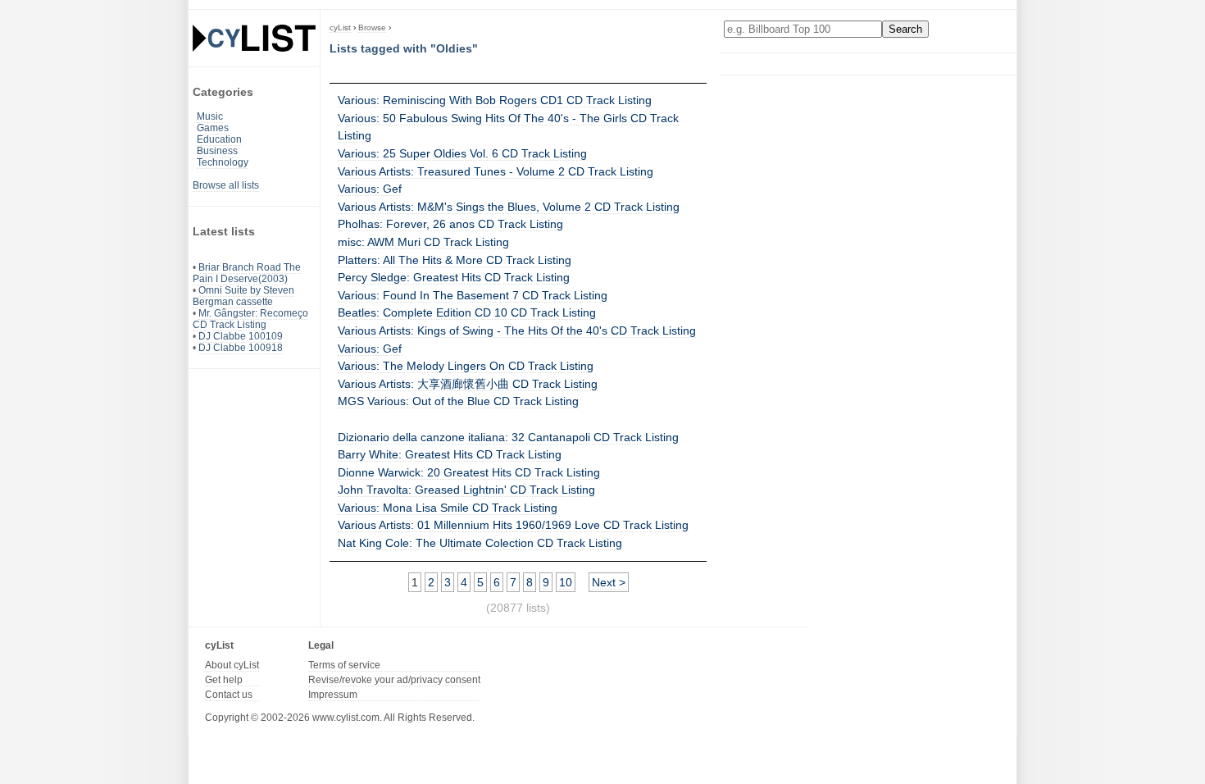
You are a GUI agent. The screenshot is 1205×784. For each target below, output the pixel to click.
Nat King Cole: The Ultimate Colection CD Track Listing (480, 542)
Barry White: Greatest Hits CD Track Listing (450, 454)
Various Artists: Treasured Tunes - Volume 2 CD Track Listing (495, 171)
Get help (224, 680)
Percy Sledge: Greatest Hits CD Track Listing (454, 277)
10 (565, 582)
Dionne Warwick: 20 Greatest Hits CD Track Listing (469, 472)
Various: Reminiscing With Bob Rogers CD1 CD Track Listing (495, 100)
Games (213, 128)
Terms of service (344, 665)
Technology (222, 162)
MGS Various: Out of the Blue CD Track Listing (458, 401)
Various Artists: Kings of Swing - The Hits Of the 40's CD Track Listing (517, 330)
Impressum (332, 694)
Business (217, 151)
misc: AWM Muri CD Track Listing (423, 241)
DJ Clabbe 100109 (240, 336)
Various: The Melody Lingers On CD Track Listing (465, 365)
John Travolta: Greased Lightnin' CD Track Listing (466, 489)
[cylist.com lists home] (254, 37)
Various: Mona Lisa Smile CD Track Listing (447, 507)
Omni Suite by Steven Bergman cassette (243, 296)
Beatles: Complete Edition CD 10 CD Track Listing (467, 312)
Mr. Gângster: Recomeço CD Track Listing (250, 319)
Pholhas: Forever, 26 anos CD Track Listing (450, 223)
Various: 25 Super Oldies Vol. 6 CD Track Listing (462, 153)
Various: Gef (370, 188)
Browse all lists (226, 185)
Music (210, 116)
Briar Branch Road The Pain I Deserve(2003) (247, 273)
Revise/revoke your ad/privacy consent (394, 680)
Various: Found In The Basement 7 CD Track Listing (472, 295)
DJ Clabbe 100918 (240, 347)
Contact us (228, 694)
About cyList (232, 665)
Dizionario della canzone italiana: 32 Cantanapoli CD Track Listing (508, 437)
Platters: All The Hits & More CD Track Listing (454, 260)
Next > (608, 582)
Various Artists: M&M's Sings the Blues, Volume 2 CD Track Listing (509, 206)
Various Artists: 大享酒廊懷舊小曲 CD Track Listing (468, 383)
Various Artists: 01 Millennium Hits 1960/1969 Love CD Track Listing (513, 524)
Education (219, 139)
